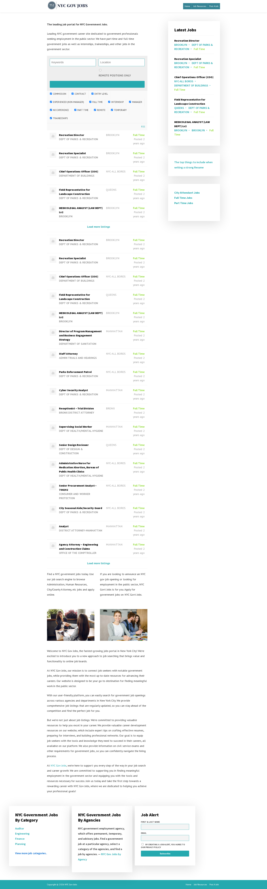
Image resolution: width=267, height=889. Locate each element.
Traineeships (60, 118)
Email (143, 833)
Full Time (97, 102)
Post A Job (213, 6)
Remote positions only (115, 75)
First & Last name (150, 821)
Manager (136, 102)
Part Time (82, 110)
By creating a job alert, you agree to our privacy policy (163, 846)
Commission (59, 93)
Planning (20, 844)
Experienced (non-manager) (68, 102)
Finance (20, 838)
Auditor (19, 828)
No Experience (60, 110)
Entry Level (101, 93)
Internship (117, 102)
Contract (80, 93)
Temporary (120, 110)
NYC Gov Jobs (58, 765)
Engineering (22, 833)
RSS (143, 126)
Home (187, 6)
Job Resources (199, 6)
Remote (101, 110)
